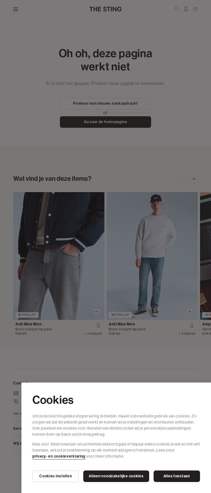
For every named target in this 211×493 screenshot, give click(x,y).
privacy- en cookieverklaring (58, 456)
